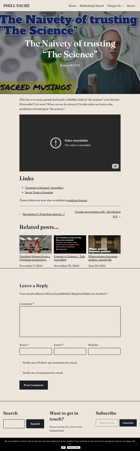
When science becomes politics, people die (102, 258)
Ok (63, 447)
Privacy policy (73, 447)
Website (93, 344)
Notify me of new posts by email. (43, 372)
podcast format (77, 200)
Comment (26, 303)
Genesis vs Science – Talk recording (69, 258)
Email (59, 344)
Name (24, 344)
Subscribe (128, 422)
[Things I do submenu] (122, 6)
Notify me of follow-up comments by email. (50, 362)
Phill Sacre (16, 5)
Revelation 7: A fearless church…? (44, 214)
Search (35, 423)
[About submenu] (136, 6)
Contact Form (57, 430)
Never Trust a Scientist (39, 192)
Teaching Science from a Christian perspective (34, 258)
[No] (136, 444)
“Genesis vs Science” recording (44, 187)
